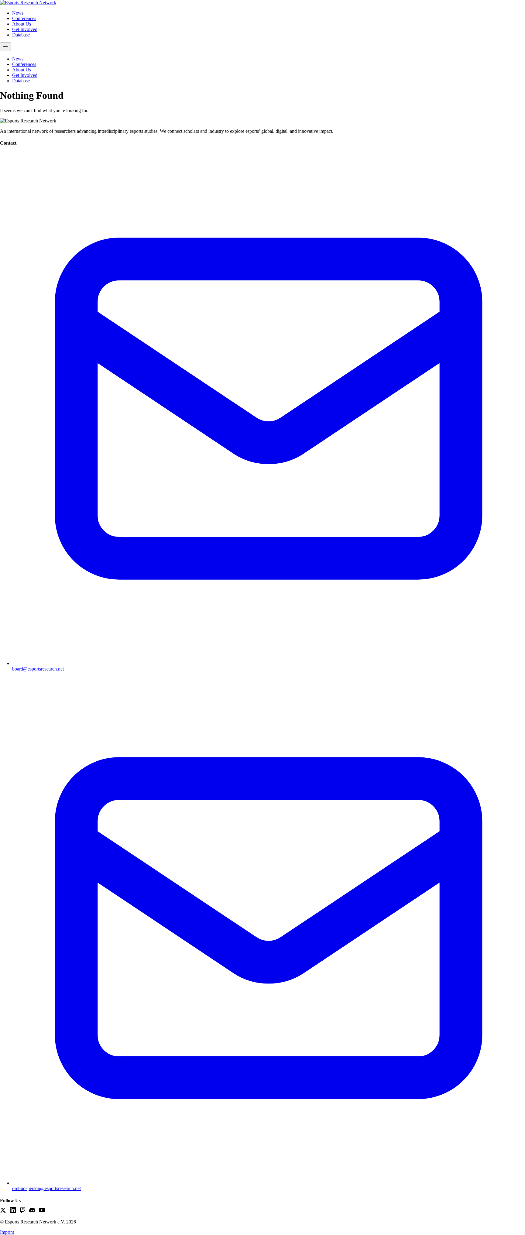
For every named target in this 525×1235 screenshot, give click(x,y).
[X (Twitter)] (3, 1210)
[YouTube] (42, 1210)
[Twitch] (22, 1210)
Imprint (7, 1232)
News (17, 12)
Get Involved (24, 29)
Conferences (24, 18)
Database (21, 34)
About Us (21, 23)
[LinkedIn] (13, 1210)
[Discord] (32, 1210)
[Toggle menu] (5, 47)
